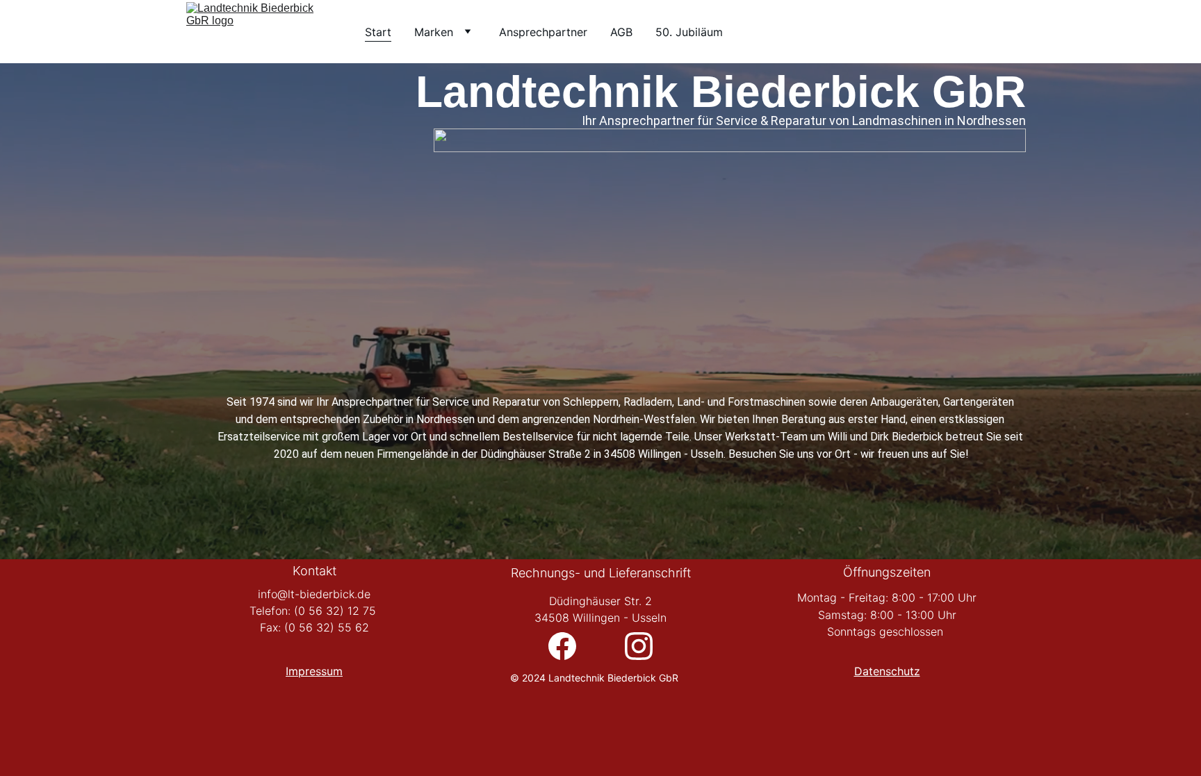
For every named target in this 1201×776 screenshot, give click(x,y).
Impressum (314, 671)
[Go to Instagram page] (639, 646)
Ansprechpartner (543, 32)
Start (378, 32)
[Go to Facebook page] (569, 646)
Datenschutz (887, 671)
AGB (621, 32)
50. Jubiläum (689, 32)
